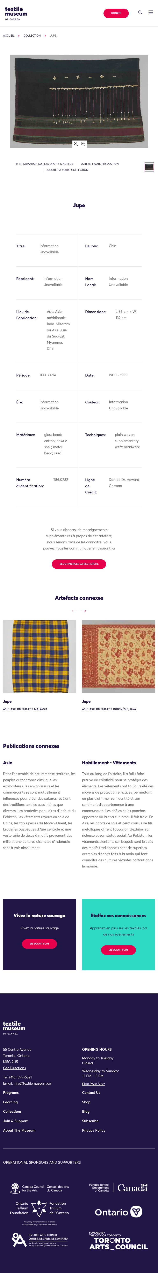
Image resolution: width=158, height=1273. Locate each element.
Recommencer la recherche (79, 564)
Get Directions (14, 1068)
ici (113, 548)
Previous (74, 611)
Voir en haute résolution (99, 164)
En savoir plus (39, 944)
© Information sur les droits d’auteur (44, 164)
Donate (116, 13)
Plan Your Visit (93, 1084)
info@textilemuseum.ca (32, 1083)
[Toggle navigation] (140, 12)
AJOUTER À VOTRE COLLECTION (67, 170)
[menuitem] (39, 1094)
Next (83, 611)
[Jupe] (39, 656)
